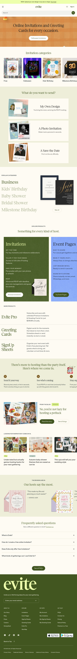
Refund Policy (62, 622)
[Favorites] (67, 6)
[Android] (67, 635)
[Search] (73, 12)
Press (5, 619)
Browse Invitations (14, 295)
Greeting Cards (26, 622)
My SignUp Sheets (45, 619)
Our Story (6, 612)
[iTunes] (53, 635)
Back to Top (8, 641)
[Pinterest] (14, 635)
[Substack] (18, 635)
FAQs (59, 612)
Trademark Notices (18, 652)
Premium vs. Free (63, 626)
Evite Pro (24, 626)
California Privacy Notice (42, 652)
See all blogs (62, 421)
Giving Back (7, 626)
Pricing (60, 619)
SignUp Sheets (26, 619)
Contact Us (61, 616)
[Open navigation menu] (3, 7)
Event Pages (25, 616)
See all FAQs (38, 568)
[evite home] (20, 583)
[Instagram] (5, 635)
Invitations (25, 612)
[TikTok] (9, 635)
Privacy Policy (7, 652)
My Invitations (44, 616)
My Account (43, 612)
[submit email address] (35, 600)
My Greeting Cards (45, 622)
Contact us (49, 527)
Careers (6, 622)
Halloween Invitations (38, 38)
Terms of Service (29, 652)
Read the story (47, 421)
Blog (5, 616)
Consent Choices (55, 652)
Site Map (24, 629)
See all (57, 210)
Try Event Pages (61, 295)
